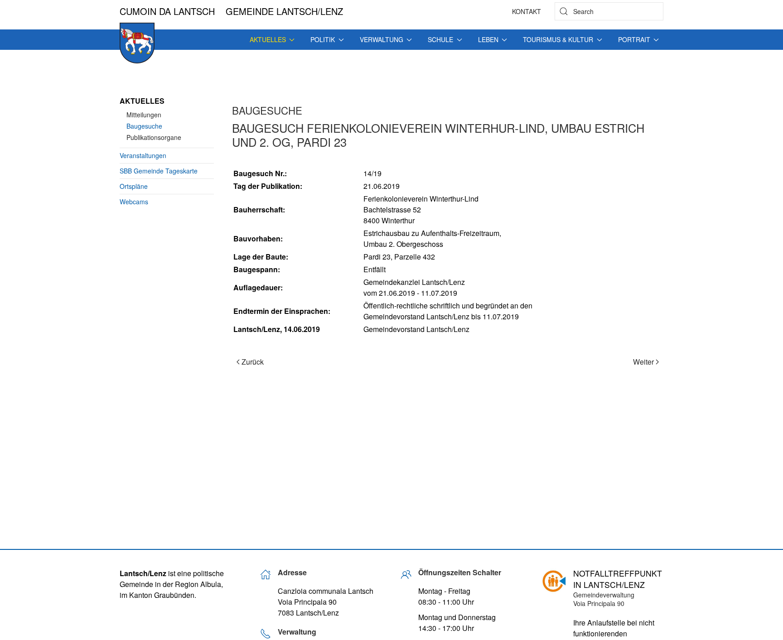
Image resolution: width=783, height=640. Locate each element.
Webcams (134, 201)
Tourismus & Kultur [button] (558, 39)
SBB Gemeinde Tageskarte (159, 170)
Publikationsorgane (153, 137)
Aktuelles (142, 101)
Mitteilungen (143, 114)
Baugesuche (144, 125)
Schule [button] (440, 39)
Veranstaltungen (143, 155)
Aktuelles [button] (268, 39)
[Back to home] (137, 43)
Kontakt (526, 11)
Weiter (643, 361)
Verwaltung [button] (381, 39)
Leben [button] (488, 39)
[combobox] (609, 11)
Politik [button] (322, 39)
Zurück (253, 361)
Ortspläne (134, 186)
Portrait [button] (634, 39)
